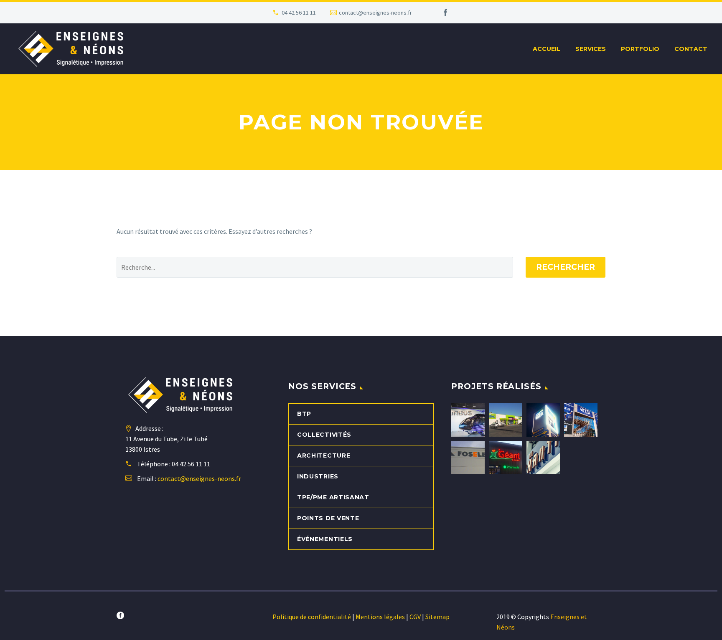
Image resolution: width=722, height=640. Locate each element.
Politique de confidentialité (311, 616)
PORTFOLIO (640, 49)
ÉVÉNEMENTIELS (325, 539)
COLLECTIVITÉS (324, 434)
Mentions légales (382, 616)
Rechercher (565, 267)
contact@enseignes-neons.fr (375, 12)
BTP (304, 413)
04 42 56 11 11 (299, 12)
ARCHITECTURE (323, 455)
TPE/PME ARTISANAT (333, 497)
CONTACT (690, 49)
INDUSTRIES (317, 476)
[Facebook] (445, 12)
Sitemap (437, 616)
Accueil (546, 49)
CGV (415, 616)
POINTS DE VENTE (328, 518)
